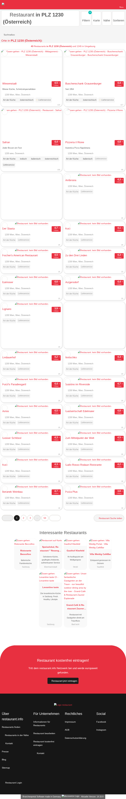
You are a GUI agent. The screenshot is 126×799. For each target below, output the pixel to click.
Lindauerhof (9, 357)
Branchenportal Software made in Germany (41, 796)
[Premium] (120, 535)
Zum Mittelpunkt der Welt (79, 437)
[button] (7, 518)
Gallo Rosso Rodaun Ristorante (83, 464)
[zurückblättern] (8, 65)
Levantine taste (50, 587)
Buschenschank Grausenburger (83, 83)
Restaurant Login (13, 782)
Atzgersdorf (72, 282)
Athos (5, 411)
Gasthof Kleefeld (75, 550)
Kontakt (9, 743)
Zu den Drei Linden (76, 255)
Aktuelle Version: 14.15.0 (92, 796)
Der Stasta (8, 228)
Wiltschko (71, 357)
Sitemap (6, 767)
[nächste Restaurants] (55, 518)
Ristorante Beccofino (25, 552)
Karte (96, 20)
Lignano (6, 309)
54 (45, 518)
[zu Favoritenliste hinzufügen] (5, 53)
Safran (6, 142)
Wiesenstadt (9, 83)
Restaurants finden (11, 727)
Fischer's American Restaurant (20, 255)
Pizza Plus (71, 491)
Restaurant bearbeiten (44, 733)
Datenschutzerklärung (75, 738)
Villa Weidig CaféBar (100, 554)
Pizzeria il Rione (74, 142)
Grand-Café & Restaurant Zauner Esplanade (75, 607)
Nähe (106, 20)
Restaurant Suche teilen (110, 518)
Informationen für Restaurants (41, 724)
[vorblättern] (54, 65)
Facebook (101, 722)
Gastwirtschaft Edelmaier (79, 411)
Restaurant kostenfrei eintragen (43, 743)
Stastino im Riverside (77, 384)
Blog (4, 759)
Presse (5, 751)
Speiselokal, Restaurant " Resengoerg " (50, 549)
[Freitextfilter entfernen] (112, 4)
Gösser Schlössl (11, 437)
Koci (67, 228)
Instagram (101, 730)
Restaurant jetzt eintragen (64, 681)
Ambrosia (70, 180)
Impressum (70, 722)
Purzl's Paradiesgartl (14, 384)
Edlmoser (7, 282)
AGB (67, 730)
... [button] (37, 518)
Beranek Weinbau (12, 491)
